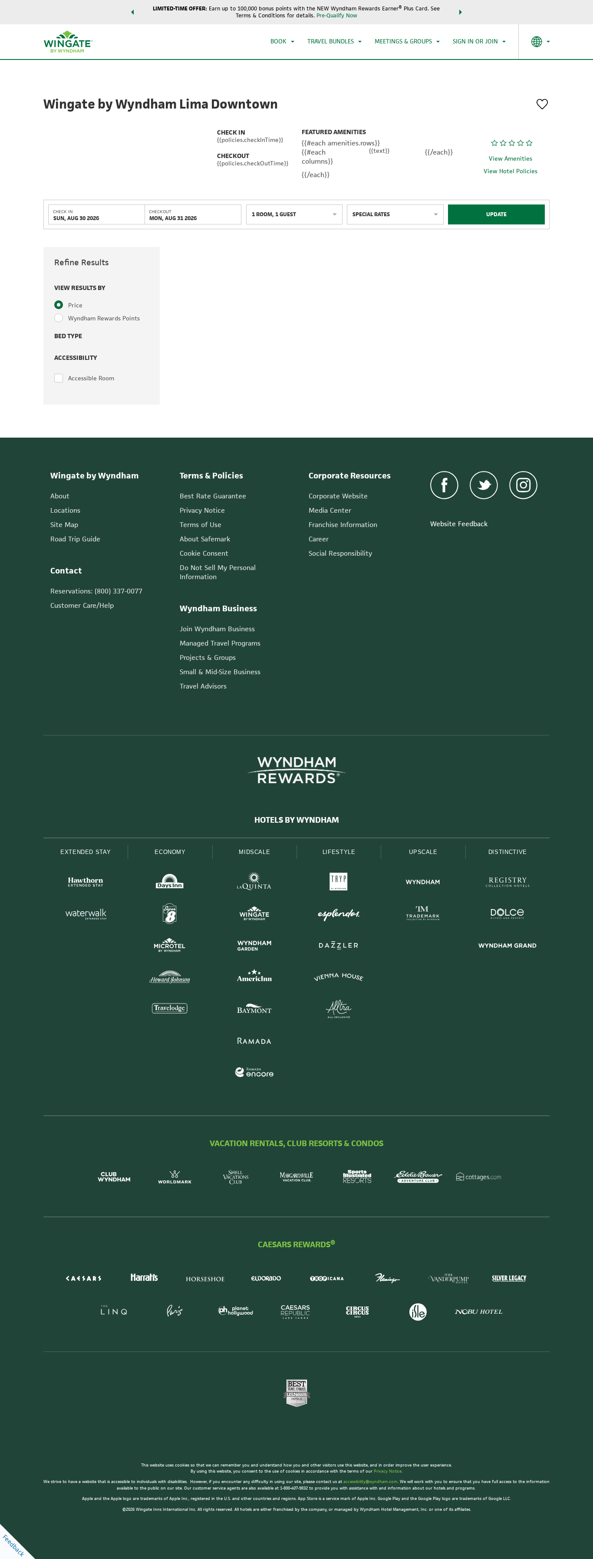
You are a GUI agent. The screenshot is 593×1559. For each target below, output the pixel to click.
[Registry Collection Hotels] (507, 883)
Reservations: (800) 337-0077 (96, 591)
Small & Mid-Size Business (220, 671)
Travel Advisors (203, 686)
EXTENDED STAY (85, 852)
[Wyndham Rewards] (296, 770)
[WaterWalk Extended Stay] (85, 915)
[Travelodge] (170, 1010)
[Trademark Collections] (423, 915)
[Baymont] (254, 1010)
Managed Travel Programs (220, 643)
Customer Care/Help (82, 605)
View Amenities (510, 158)
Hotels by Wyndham (296, 820)
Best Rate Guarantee (213, 496)
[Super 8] (170, 915)
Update (496, 214)
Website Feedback (459, 523)
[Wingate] (254, 915)
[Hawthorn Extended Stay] (85, 883)
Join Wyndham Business (217, 628)
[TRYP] (339, 883)
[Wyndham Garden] (254, 947)
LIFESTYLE (339, 852)
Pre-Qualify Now (336, 15)
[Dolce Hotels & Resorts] (507, 915)
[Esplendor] (339, 915)
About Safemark (205, 539)
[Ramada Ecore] (254, 1073)
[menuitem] (282, 41)
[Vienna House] (339, 978)
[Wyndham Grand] (507, 947)
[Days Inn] (170, 883)
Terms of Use (200, 524)
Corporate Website (338, 496)
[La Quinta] (254, 883)
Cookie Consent (204, 553)
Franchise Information (343, 524)
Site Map (64, 524)
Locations (65, 510)
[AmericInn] (254, 978)
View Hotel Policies (510, 171)
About (59, 496)
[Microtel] (170, 947)
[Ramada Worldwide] (254, 1042)
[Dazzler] (339, 947)
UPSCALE (423, 852)
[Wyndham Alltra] (339, 1010)
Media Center (330, 510)
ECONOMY (170, 852)
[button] (132, 12)
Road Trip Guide (75, 539)
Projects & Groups (208, 657)
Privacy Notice (202, 510)
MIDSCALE (254, 852)
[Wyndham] (423, 883)
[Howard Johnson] (170, 978)
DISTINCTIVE (507, 852)
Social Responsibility (340, 553)
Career (319, 539)
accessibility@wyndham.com (370, 1481)
